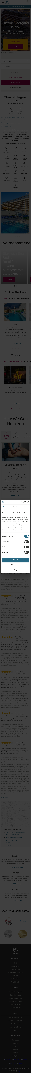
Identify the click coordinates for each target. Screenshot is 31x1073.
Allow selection (15, 564)
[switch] (26, 541)
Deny (15, 569)
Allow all (15, 559)
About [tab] (25, 507)
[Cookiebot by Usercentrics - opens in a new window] (22, 502)
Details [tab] (15, 507)
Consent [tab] (5, 507)
